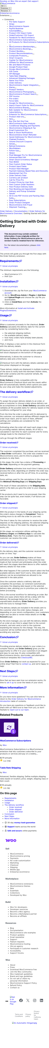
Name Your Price (16, 80)
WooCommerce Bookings (20, 49)
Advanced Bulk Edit (17, 157)
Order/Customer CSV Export (21, 35)
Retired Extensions (17, 146)
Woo (5, 745)
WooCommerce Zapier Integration (23, 85)
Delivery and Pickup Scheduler (22, 191)
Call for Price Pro (16, 180)
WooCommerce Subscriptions (22, 40)
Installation (7, 281)
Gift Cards (13, 71)
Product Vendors (16, 89)
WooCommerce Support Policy (23, 983)
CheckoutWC (26, 657)
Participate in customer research (24, 948)
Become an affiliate (18, 916)
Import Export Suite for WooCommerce (26, 105)
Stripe (11, 24)
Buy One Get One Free (18, 121)
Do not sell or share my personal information (20, 979)
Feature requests (17, 942)
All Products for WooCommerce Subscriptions (29, 42)
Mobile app (15, 869)
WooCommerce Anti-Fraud (20, 205)
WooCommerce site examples (23, 932)
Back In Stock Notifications (21, 132)
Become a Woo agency (20, 911)
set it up (10, 682)
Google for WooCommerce (20, 103)
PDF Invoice (14, 96)
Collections (15, 893)
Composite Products (18, 55)
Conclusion (7, 637)
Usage (4, 315)
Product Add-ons (16, 117)
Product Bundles (16, 51)
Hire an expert (21, 1)
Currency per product (18, 178)
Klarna (11, 87)
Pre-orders (13, 98)
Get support (33, 1)
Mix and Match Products (19, 65)
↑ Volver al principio (9, 266)
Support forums (17, 953)
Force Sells (13, 101)
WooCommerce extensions (21, 884)
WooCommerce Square (19, 26)
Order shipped (7, 503)
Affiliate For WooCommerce (21, 62)
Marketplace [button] (11, 878)
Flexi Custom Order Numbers (21, 184)
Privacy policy (28, 1015)
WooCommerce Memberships (22, 46)
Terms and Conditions (19, 1015)
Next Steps (7, 671)
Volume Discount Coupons (20, 141)
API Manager (14, 74)
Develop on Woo (7, 1)
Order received (8, 442)
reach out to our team (19, 710)
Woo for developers (18, 907)
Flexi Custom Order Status (20, 164)
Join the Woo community (21, 972)
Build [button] (8, 902)
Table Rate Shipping (17, 76)
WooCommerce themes (20, 886)
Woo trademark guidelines (21, 974)
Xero (11, 119)
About (12, 965)
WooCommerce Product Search (22, 94)
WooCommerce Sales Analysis (22, 123)
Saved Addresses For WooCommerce (25, 137)
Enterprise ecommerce (20, 872)
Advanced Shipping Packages (22, 78)
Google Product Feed (18, 67)
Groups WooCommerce (19, 69)
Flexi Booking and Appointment (22, 189)
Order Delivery (15, 83)
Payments (14, 858)
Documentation (21, 211)
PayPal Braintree (16, 28)
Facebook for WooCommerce (22, 37)
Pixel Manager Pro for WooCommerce (25, 155)
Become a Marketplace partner (23, 914)
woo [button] (7, 960)
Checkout (14, 865)
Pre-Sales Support (17, 22)
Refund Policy (16, 985)
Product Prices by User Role (21, 182)
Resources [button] (10, 923)
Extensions (5, 15)
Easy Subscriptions (17, 200)
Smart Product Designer (19, 202)
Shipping (14, 867)
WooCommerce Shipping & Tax (22, 128)
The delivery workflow (15, 392)
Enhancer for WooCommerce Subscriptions (27, 114)
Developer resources (19, 909)
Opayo (12, 153)
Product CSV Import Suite (20, 33)
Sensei (12, 144)
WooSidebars (15, 148)
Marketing (14, 863)
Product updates (17, 935)
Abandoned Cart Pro (18, 173)
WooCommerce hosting (20, 944)
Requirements (9, 261)
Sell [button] (7, 848)
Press (12, 967)
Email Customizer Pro (18, 130)
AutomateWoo (15, 31)
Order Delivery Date (17, 175)
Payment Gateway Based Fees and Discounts (28, 171)
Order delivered (8, 542)
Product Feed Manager (19, 168)
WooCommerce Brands (19, 107)
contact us (26, 664)
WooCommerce (16, 854)
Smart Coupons (16, 58)
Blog (12, 928)
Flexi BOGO (14, 162)
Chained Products (16, 139)
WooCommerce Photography (21, 92)
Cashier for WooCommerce (21, 60)
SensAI (12, 193)
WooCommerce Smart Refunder (23, 135)
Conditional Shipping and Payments (24, 126)
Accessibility (15, 951)
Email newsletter (17, 937)
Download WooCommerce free (23, 969)
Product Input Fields (17, 166)
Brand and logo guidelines (21, 976)
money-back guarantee (24, 822)
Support (11, 826)
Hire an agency (16, 946)
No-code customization (20, 860)
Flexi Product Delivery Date (21, 187)
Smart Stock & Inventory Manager (23, 159)
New (12, 888)
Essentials (14, 890)
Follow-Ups (14, 150)
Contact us (14, 987)
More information (11, 687)
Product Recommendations (20, 53)
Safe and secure (14, 831)
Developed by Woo (18, 895)
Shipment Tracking (17, 207)
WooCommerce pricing (20, 856)
